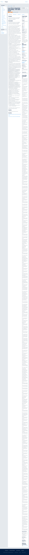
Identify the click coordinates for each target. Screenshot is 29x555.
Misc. (24, 27)
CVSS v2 (23, 51)
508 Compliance (24, 552)
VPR (22, 46)
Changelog (23, 14)
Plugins (6, 1)
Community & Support (12, 550)
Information (10, 14)
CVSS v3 (23, 62)
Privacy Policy (16, 552)
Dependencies (15, 14)
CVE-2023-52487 (24, 61)
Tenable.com (6, 550)
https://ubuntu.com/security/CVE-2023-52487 (14, 116)
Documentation (18, 550)
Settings (26, 1)
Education (22, 550)
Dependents (19, 14)
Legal (20, 552)
